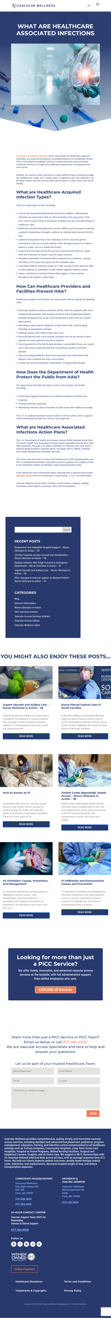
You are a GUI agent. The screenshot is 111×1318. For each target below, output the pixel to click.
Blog (17, 598)
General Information (25, 603)
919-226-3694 (23, 1199)
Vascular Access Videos (27, 620)
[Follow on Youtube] (26, 1244)
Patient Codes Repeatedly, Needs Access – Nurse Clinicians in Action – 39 (83, 796)
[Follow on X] (32, 1244)
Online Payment (24, 1269)
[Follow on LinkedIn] (13, 1244)
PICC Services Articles (26, 612)
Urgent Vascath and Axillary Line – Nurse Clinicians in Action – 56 (26, 706)
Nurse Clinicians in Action (28, 607)
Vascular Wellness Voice (27, 625)
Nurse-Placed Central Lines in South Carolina (81, 706)
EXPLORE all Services (55, 990)
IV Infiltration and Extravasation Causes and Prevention (82, 882)
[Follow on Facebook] (20, 1244)
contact (72, 475)
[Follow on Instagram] (39, 1244)
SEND (93, 1113)
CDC (23, 415)
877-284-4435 (75, 1042)
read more (26, 736)
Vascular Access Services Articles (32, 616)
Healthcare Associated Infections (32, 156)
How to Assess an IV (16, 792)
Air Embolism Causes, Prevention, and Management (25, 882)
